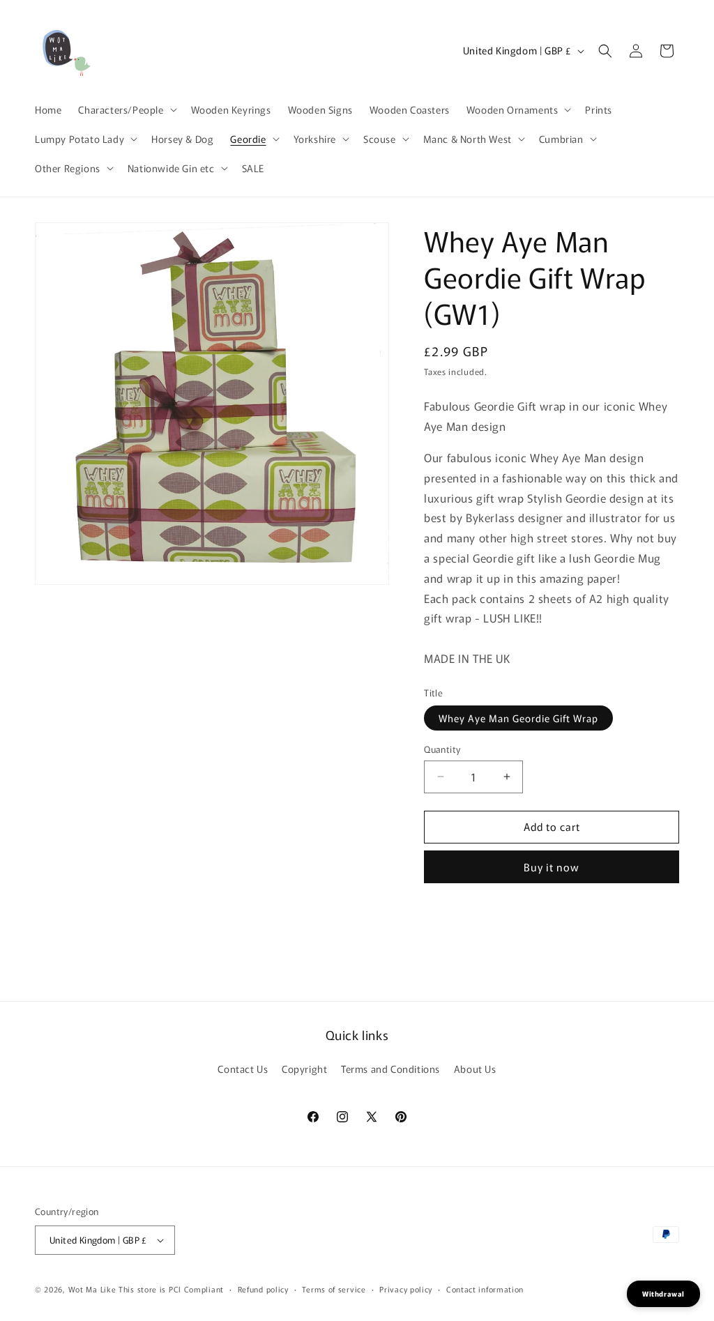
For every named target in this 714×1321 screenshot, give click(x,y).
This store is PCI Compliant (171, 1289)
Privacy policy (405, 1289)
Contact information (485, 1289)
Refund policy (263, 1289)
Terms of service (333, 1289)
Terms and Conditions (390, 1069)
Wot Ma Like (93, 1289)
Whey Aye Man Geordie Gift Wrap (518, 718)
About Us (475, 1069)
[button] (126, 109)
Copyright (304, 1069)
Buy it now (551, 867)
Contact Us (243, 1069)
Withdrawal (663, 1293)
